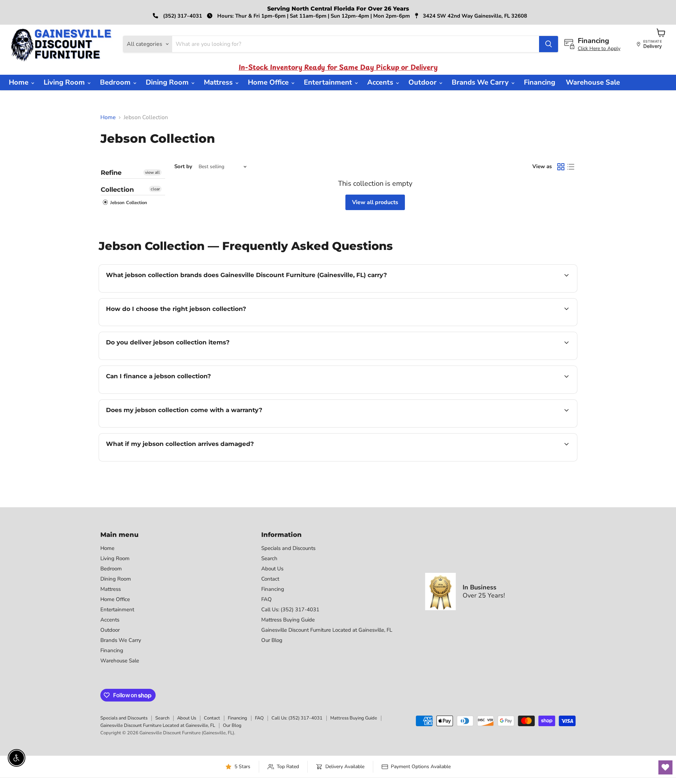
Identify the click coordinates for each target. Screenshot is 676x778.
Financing (539, 82)
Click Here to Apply (599, 48)
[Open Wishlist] (665, 767)
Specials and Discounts (288, 548)
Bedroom (116, 82)
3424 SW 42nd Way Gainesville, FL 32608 (474, 15)
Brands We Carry (481, 82)
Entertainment (329, 82)
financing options (163, 393)
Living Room (65, 82)
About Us (272, 568)
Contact (270, 578)
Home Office (269, 82)
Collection (117, 190)
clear (155, 189)
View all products (375, 202)
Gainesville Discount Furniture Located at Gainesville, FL (326, 629)
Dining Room (168, 82)
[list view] (571, 167)
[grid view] (561, 167)
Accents (381, 82)
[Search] (548, 44)
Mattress (219, 82)
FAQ (266, 599)
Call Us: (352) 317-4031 (290, 609)
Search (269, 558)
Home (19, 82)
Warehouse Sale (593, 82)
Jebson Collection (128, 203)
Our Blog (271, 640)
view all (152, 172)
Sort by (183, 167)
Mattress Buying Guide (288, 619)
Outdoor (423, 82)
